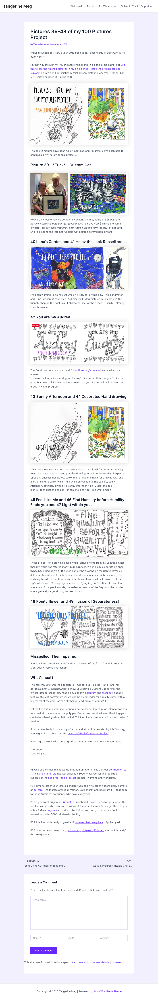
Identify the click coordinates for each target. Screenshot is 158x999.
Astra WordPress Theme (108, 991)
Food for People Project (62, 777)
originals (52, 810)
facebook (107, 692)
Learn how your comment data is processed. (97, 962)
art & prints (65, 802)
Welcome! (76, 6)
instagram (90, 692)
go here (38, 789)
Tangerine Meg (17, 6)
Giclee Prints (96, 802)
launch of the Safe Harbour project (88, 733)
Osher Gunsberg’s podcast (86, 370)
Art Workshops (107, 6)
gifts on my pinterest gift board (85, 830)
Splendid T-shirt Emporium (136, 6)
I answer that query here (89, 822)
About (90, 6)
